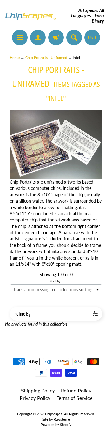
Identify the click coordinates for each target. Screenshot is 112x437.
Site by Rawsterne (56, 419)
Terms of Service (74, 398)
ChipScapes (53, 414)
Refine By (22, 313)
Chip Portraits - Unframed (46, 57)
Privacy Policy (35, 398)
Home (15, 57)
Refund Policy (76, 390)
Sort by (55, 281)
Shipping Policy (38, 390)
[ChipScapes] (30, 15)
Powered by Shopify (56, 424)
